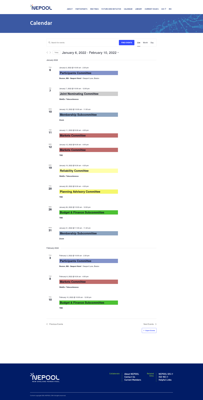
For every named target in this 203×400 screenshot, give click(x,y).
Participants (81, 9)
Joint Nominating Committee (79, 94)
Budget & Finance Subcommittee (82, 212)
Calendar (128, 9)
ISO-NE (162, 377)
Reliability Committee (74, 171)
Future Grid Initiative (111, 9)
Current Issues (152, 9)
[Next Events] (50, 52)
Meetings (94, 9)
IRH (170, 9)
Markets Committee (73, 135)
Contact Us (129, 377)
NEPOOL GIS (165, 374)
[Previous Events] (47, 52)
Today (56, 52)
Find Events (126, 42)
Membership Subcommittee (78, 115)
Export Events (150, 330)
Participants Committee (75, 73)
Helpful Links (165, 380)
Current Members (132, 380)
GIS (162, 9)
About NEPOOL (131, 374)
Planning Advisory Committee (80, 191)
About (70, 9)
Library (138, 9)
